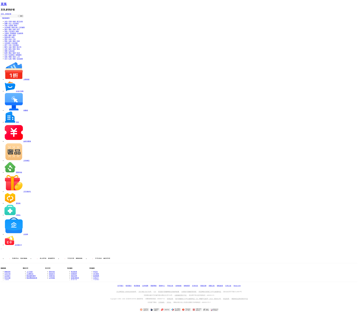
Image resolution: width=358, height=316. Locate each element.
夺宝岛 (95, 272)
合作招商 (145, 286)
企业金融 (20, 59)
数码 (15, 25)
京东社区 (195, 286)
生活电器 (7, 27)
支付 (5, 59)
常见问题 (7, 278)
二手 (18, 57)
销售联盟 (187, 286)
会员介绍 (7, 274)
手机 (5, 25)
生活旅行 (7, 276)
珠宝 (18, 49)
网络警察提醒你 (155, 309)
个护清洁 (12, 31)
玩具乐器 (12, 51)
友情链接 (178, 286)
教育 (14, 47)
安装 (5, 57)
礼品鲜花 (12, 55)
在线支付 (52, 274)
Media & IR (237, 286)
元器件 (6, 33)
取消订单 (74, 280)
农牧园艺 (19, 55)
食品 (5, 29)
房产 (5, 45)
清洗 (14, 57)
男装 (5, 41)
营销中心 (162, 286)
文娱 (10, 47)
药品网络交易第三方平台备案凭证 (210, 291)
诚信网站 (165, 309)
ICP (155, 291)
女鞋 (5, 49)
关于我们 (120, 286)
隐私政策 (220, 286)
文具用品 (16, 23)
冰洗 (5, 21)
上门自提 (30, 272)
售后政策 (74, 272)
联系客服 (137, 286)
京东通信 (96, 280)
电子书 (19, 47)
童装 (14, 41)
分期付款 (52, 276)
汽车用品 (16, 45)
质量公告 (212, 286)
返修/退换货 (75, 278)
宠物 (17, 31)
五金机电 (20, 33)
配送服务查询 (31, 276)
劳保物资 (13, 33)
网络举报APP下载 (186, 309)
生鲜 (14, 29)
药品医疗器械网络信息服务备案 (168, 291)
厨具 (13, 37)
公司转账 (52, 278)
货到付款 (52, 272)
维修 (10, 57)
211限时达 (30, 274)
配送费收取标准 (32, 278)
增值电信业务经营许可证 (239, 299)
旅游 (14, 53)
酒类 (10, 29)
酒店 (10, 53)
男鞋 (5, 39)
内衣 (18, 41)
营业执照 (226, 299)
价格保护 (74, 274)
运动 (10, 39)
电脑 (5, 23)
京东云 (169, 302)
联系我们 (129, 286)
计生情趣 (15, 43)
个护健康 (22, 27)
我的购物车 (6, 18)
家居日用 (7, 37)
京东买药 (7, 43)
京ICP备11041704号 (145, 291)
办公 (10, 23)
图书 (5, 47)
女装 (10, 41)
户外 (14, 39)
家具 (14, 35)
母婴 (5, 51)
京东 (4, 4)
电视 (14, 21)
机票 (5, 53)
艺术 (5, 55)
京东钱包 (161, 302)
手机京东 (170, 286)
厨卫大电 (20, 21)
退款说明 (74, 276)
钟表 (14, 49)
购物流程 (7, 272)
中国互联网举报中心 (176, 309)
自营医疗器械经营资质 (189, 291)
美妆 (5, 31)
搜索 (20, 16)
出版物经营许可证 (181, 295)
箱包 (10, 49)
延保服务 (96, 276)
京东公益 (228, 286)
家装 (5, 35)
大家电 (6, 280)
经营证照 (170, 299)
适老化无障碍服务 (206, 309)
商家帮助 (154, 286)
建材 (10, 35)
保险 (14, 59)
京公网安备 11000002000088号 (126, 291)
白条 (10, 59)
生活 (18, 53)
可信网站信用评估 (144, 309)
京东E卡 (96, 278)
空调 (10, 21)
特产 (18, 29)
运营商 (11, 25)
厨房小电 (15, 27)
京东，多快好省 (6, 14)
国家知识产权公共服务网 (214, 309)
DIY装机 (96, 274)
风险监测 (203, 286)
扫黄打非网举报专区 (197, 309)
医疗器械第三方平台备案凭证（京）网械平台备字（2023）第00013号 (198, 299)
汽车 (10, 45)
